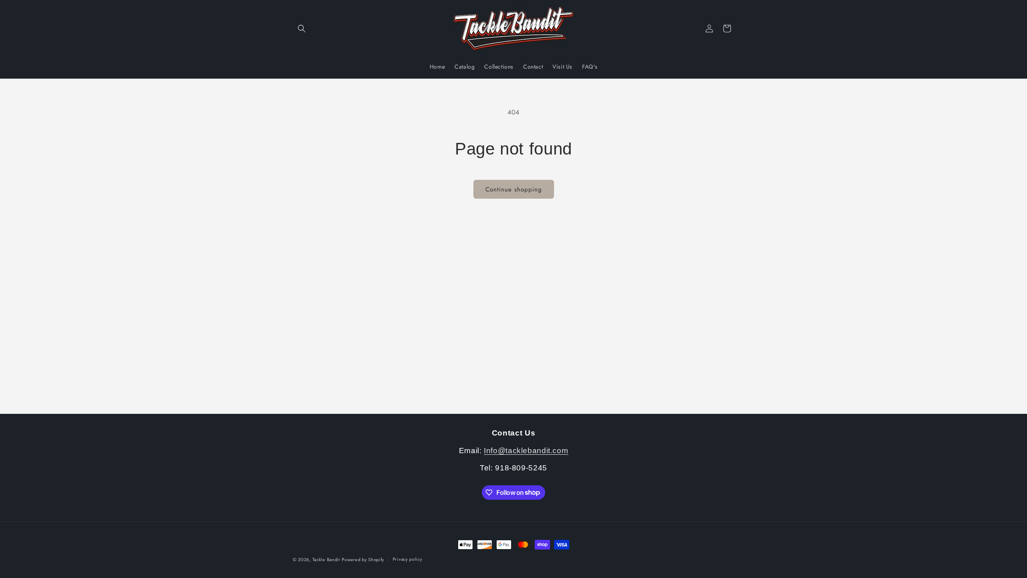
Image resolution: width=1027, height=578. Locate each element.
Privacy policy (407, 559)
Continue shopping (513, 189)
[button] (302, 28)
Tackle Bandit (326, 559)
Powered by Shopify (363, 559)
